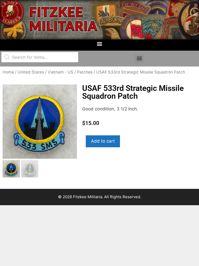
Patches (85, 72)
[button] (99, 43)
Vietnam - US (60, 72)
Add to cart (103, 141)
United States (31, 72)
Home (8, 72)
